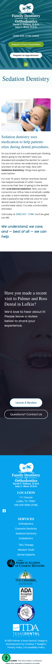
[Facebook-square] (4, 510)
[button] (6, 657)
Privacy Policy (14, 647)
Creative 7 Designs (35, 644)
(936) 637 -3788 (25, 214)
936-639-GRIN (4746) (26, 504)
